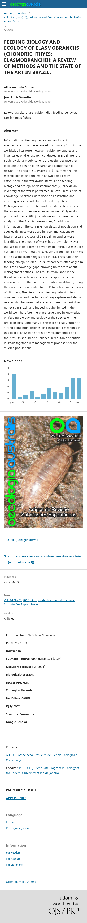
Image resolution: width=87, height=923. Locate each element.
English (11, 822)
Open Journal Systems (21, 882)
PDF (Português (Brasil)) (25, 540)
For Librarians (14, 864)
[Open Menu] (4, 4)
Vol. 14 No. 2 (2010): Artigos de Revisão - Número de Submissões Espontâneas (43, 19)
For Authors (13, 858)
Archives (22, 13)
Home (8, 13)
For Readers (13, 852)
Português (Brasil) (18, 828)
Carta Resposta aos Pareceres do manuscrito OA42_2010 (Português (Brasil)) (44, 559)
